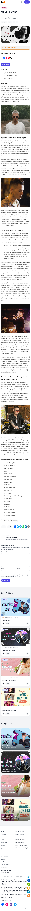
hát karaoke (5, 345)
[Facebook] (4, 58)
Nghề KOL (3, 845)
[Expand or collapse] (28, 48)
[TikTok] (11, 58)
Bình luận (4, 552)
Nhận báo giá (5, 64)
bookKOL (14, 891)
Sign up (27, 2)
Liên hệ (3, 862)
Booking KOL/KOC (19, 834)
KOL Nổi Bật (4, 842)
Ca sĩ (12, 78)
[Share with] (17, 22)
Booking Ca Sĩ (5, 520)
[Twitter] (15, 904)
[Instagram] (6, 58)
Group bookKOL (5, 867)
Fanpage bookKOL (5, 864)
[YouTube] (9, 58)
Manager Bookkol (9, 17)
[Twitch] (11, 904)
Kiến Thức (3, 839)
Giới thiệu (3, 859)
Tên (2, 568)
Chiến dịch (3, 837)
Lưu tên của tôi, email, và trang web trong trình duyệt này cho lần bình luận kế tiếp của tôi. (15, 575)
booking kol (14, 520)
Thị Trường (3, 848)
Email (18, 568)
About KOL (4, 7)
